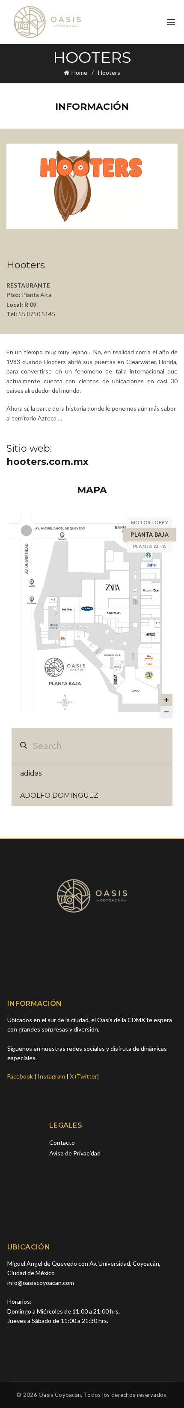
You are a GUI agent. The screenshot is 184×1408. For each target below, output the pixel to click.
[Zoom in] (166, 700)
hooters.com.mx (47, 461)
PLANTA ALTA (149, 546)
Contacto (62, 1142)
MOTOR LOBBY (149, 522)
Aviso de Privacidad (75, 1153)
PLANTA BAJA (150, 534)
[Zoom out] (166, 712)
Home (79, 72)
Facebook (20, 1076)
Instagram (51, 1076)
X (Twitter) (84, 1076)
